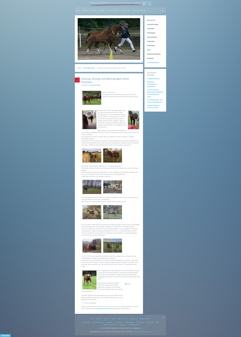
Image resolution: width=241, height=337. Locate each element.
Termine (102, 10)
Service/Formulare (152, 24)
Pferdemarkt (151, 45)
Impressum (150, 58)
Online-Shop (151, 41)
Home (78, 10)
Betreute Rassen (113, 10)
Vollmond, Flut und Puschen (105, 308)
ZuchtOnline (150, 28)
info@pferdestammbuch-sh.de (142, 331)
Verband (94, 10)
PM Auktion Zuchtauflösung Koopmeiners (152, 84)
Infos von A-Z (151, 20)
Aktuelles (85, 10)
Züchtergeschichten (89, 68)
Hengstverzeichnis (139, 10)
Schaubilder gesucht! (153, 78)
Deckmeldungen (152, 37)
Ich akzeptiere (5, 335)
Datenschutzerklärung (154, 54)
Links (148, 50)
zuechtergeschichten (95, 85)
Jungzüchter (125, 10)
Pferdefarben (151, 33)
